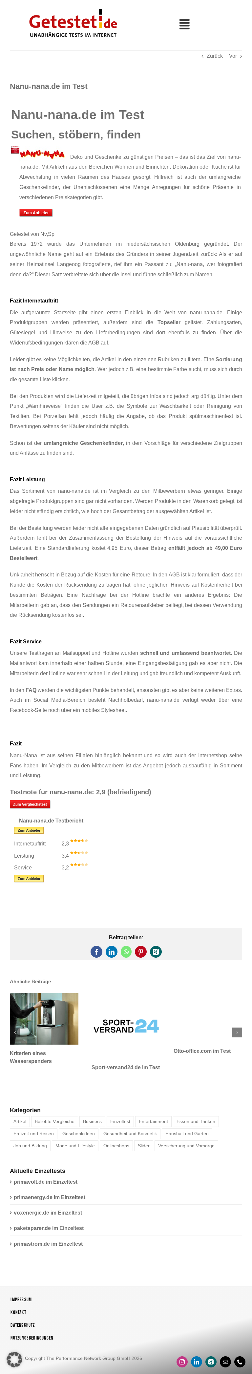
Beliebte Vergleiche (54, 1105)
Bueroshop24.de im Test (204, 1051)
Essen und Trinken (196, 1105)
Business (92, 1105)
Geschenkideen (78, 1117)
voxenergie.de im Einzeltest (48, 1196)
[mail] (225, 1345)
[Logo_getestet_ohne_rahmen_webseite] (72, 7)
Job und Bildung (30, 1129)
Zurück (215, 56)
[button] (15, 1024)
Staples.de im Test (32, 1051)
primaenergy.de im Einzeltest (49, 1181)
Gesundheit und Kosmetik (130, 1117)
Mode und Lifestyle (75, 1129)
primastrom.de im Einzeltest (48, 1227)
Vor (233, 56)
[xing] (211, 1345)
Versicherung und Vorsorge (186, 1129)
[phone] (239, 1345)
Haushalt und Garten (187, 1117)
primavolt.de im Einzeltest (45, 1165)
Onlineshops (116, 1129)
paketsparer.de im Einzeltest (49, 1212)
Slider (144, 1129)
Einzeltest (120, 1105)
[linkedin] (196, 1345)
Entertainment (153, 1105)
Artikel (19, 1105)
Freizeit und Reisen (33, 1117)
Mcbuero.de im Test (116, 1051)
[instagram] (182, 1345)
